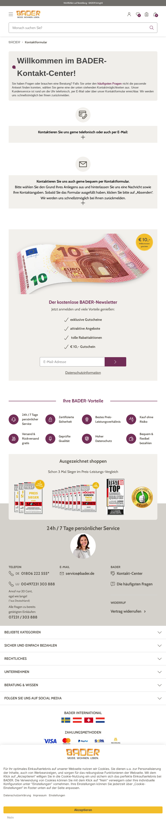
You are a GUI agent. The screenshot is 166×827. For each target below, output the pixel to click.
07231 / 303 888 (23, 617)
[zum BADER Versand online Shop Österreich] (77, 720)
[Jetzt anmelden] (115, 361)
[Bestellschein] (146, 14)
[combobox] (83, 27)
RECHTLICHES (15, 659)
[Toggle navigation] (11, 14)
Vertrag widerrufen (126, 611)
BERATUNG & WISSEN (21, 685)
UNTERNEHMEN (16, 672)
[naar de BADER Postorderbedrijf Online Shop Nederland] (100, 720)
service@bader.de (80, 573)
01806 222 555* (35, 573)
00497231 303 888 (38, 584)
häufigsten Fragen (110, 83)
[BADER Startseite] (28, 14)
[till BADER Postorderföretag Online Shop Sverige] (65, 720)
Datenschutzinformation (83, 373)
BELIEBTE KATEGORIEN (22, 632)
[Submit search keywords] (151, 27)
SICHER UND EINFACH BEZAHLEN (30, 645)
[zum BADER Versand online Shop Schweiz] (88, 720)
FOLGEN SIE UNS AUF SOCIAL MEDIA (33, 698)
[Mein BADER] (129, 14)
